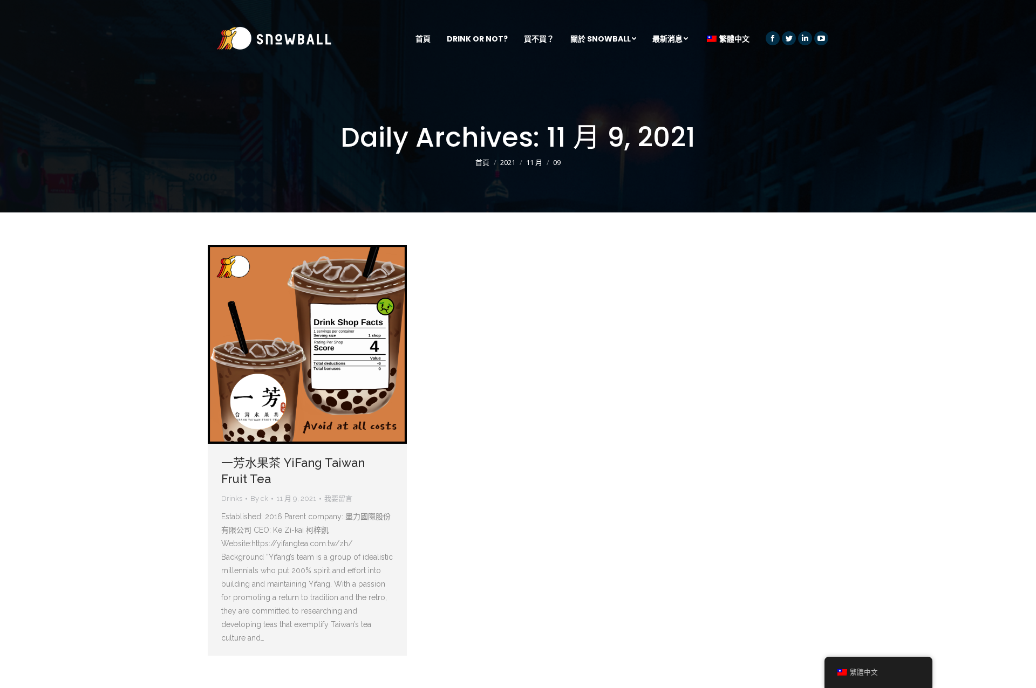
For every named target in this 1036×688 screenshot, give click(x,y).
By (259, 498)
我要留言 (338, 498)
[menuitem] (423, 39)
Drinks (231, 498)
